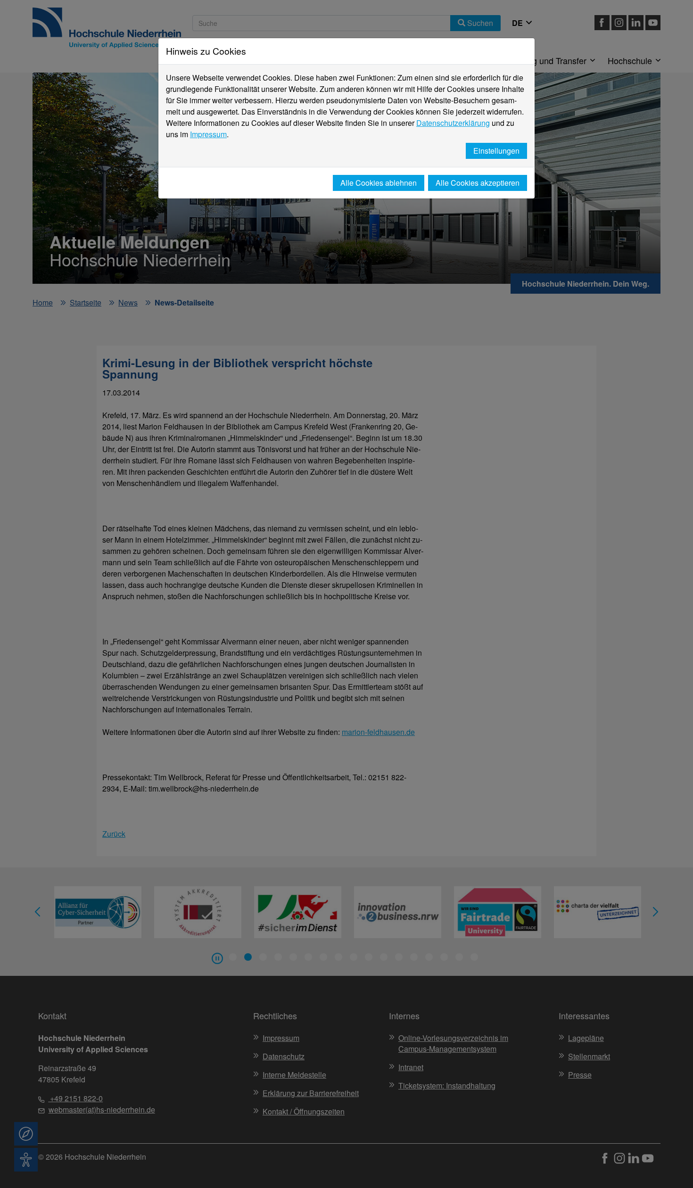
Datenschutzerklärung (453, 122)
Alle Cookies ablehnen (378, 182)
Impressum (208, 134)
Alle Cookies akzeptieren (478, 182)
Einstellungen (496, 150)
